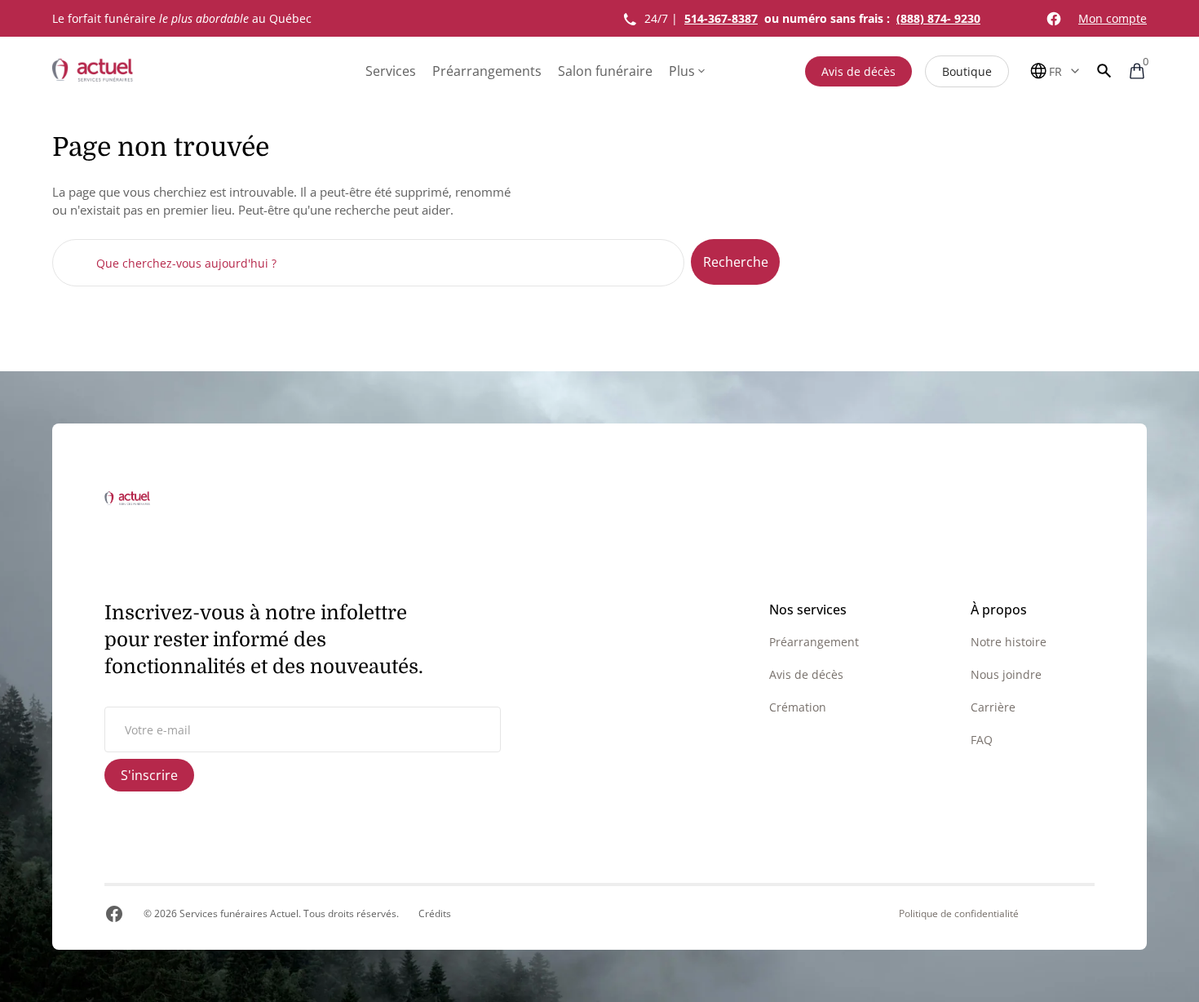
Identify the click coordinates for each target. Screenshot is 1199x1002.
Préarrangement (814, 642)
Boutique (967, 71)
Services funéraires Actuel (239, 913)
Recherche (735, 262)
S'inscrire (149, 775)
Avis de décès (858, 71)
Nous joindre (1006, 674)
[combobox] (368, 262)
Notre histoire (1008, 642)
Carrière (993, 707)
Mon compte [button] (1112, 18)
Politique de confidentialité (959, 913)
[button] (1104, 71)
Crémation (797, 707)
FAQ (982, 739)
